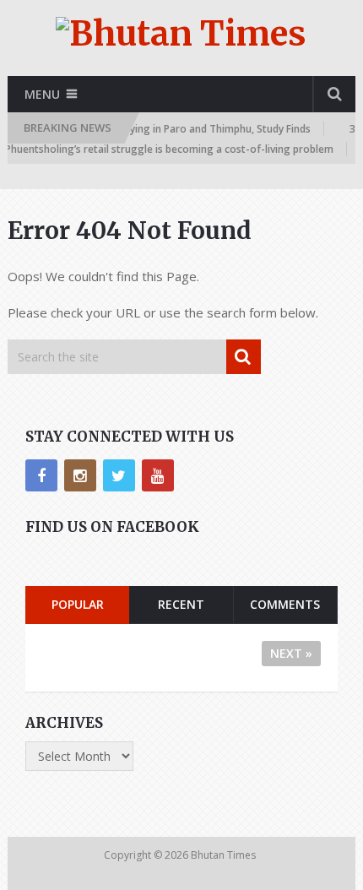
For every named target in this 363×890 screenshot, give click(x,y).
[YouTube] (158, 475)
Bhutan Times (224, 855)
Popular (77, 604)
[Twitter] (119, 475)
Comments (285, 604)
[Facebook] (41, 475)
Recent (181, 604)
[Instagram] (80, 475)
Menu (42, 94)
